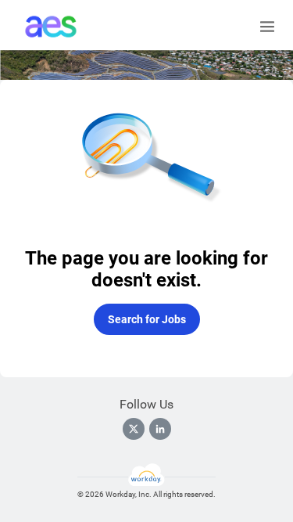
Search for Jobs (147, 319)
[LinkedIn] (160, 429)
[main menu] (267, 26)
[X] (134, 429)
